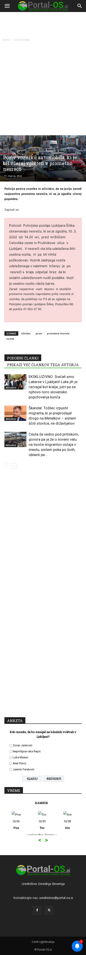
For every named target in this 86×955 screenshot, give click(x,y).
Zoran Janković (22, 745)
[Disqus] (43, 536)
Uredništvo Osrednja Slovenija (43, 884)
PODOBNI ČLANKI (23, 358)
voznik (10, 338)
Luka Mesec (20, 757)
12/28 (41, 824)
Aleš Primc (19, 763)
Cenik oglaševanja (43, 942)
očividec (26, 333)
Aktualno (11, 387)
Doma (6, 40)
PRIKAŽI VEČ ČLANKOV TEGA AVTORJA (43, 364)
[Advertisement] (43, 87)
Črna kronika (22, 40)
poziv (39, 333)
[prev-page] (7, 466)
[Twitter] (49, 910)
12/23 (16, 824)
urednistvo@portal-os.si (56, 898)
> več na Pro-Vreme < (16, 835)
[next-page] (14, 466)
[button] (7, 6)
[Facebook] (37, 910)
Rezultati (54, 778)
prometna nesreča (58, 333)
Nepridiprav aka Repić (27, 751)
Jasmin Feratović (23, 769)
